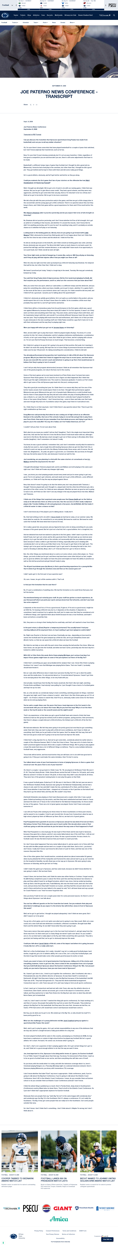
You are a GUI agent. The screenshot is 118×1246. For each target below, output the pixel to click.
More (71, 22)
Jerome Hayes (59, 327)
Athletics (36, 15)
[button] (16, 5)
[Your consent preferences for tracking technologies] (3, 1243)
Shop (29, 15)
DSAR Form (82, 1231)
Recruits (50, 15)
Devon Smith (73, 499)
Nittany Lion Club (70, 15)
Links (28, 9)
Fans (43, 15)
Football (4, 1174)
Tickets (22, 15)
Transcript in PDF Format (32, 134)
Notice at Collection (68, 1234)
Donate (62, 23)
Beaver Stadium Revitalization (88, 15)
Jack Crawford (69, 1020)
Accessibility (60, 1238)
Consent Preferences (52, 1231)
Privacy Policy (38, 1231)
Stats (44, 22)
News (54, 22)
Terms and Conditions (69, 1231)
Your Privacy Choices (52, 1234)
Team (35, 22)
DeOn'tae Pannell (43, 183)
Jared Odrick (43, 943)
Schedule (26, 22)
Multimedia (58, 15)
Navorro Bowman (33, 213)
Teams (16, 15)
